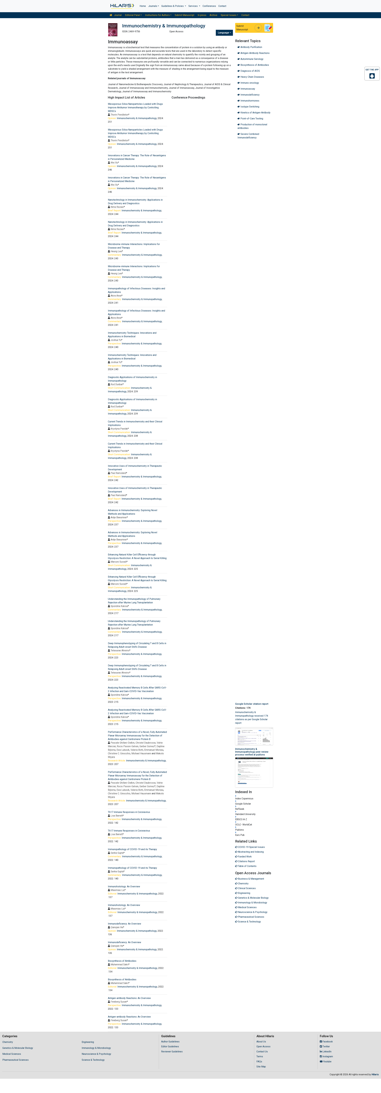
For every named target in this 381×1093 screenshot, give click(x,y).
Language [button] (223, 32)
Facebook (327, 1041)
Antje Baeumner (119, 517)
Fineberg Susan (119, 1001)
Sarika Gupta (117, 852)
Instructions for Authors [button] (157, 15)
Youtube (327, 1061)
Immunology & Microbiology (96, 1048)
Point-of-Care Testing (251, 118)
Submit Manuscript (184, 15)
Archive (213, 15)
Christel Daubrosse (146, 742)
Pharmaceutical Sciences (15, 1059)
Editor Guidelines (170, 1046)
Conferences (209, 6)
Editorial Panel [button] (132, 15)
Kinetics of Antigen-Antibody (255, 112)
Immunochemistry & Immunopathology (137, 118)
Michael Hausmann (141, 753)
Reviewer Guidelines (172, 1051)
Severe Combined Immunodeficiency (248, 136)
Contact (222, 6)
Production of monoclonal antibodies (252, 126)
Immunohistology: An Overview (124, 886)
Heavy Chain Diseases (252, 76)
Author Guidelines (170, 1041)
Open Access (263, 1046)
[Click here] (122, 6)
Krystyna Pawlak (119, 428)
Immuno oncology (249, 82)
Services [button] (193, 6)
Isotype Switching (249, 106)
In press (202, 15)
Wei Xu (114, 162)
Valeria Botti (137, 749)
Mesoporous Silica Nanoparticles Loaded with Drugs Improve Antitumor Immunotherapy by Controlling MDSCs (135, 108)
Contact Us (262, 1051)
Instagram (327, 1056)
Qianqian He (117, 927)
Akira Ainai (116, 295)
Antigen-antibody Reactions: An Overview (129, 998)
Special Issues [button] (228, 15)
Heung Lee (116, 251)
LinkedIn (326, 1051)
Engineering (88, 1042)
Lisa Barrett (117, 815)
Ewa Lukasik (123, 749)
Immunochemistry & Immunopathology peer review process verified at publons (251, 752)
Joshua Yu (116, 340)
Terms (259, 1056)
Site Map (261, 1066)
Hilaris (375, 1074)
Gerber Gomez (146, 746)
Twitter (326, 1046)
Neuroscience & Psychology (96, 1054)
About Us (261, 1041)
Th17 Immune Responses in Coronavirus (129, 812)
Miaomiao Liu (118, 890)
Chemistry (7, 1042)
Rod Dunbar (117, 384)
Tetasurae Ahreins (120, 650)
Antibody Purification (251, 47)
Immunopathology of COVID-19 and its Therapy (132, 849)
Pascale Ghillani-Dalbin (123, 742)
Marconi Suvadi (119, 561)
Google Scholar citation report (251, 703)
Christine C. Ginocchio (119, 753)
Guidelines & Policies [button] (172, 6)
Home (143, 6)
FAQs (259, 1061)
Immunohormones (249, 100)
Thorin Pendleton (119, 114)
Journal (117, 15)
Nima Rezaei (117, 207)
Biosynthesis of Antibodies (122, 961)
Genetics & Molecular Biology (17, 1048)
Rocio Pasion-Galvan (127, 746)
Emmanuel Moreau (153, 749)
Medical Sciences (11, 1054)
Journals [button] (152, 6)
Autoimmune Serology (251, 59)
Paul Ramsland (118, 473)
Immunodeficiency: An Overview (124, 923)
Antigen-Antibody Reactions (255, 53)
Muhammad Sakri (119, 964)
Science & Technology (93, 1059)
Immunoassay (247, 88)
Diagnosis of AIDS (250, 71)
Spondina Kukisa (119, 606)
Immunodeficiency (250, 94)
